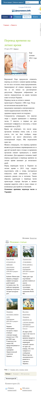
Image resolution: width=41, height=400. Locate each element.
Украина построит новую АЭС (12, 314)
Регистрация (7, 2)
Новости (14, 25)
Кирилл (16, 49)
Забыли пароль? (18, 2)
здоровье (21, 370)
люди (17, 370)
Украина (12, 370)
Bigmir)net (33, 238)
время (26, 370)
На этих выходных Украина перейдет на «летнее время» (28, 317)
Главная (6, 25)
